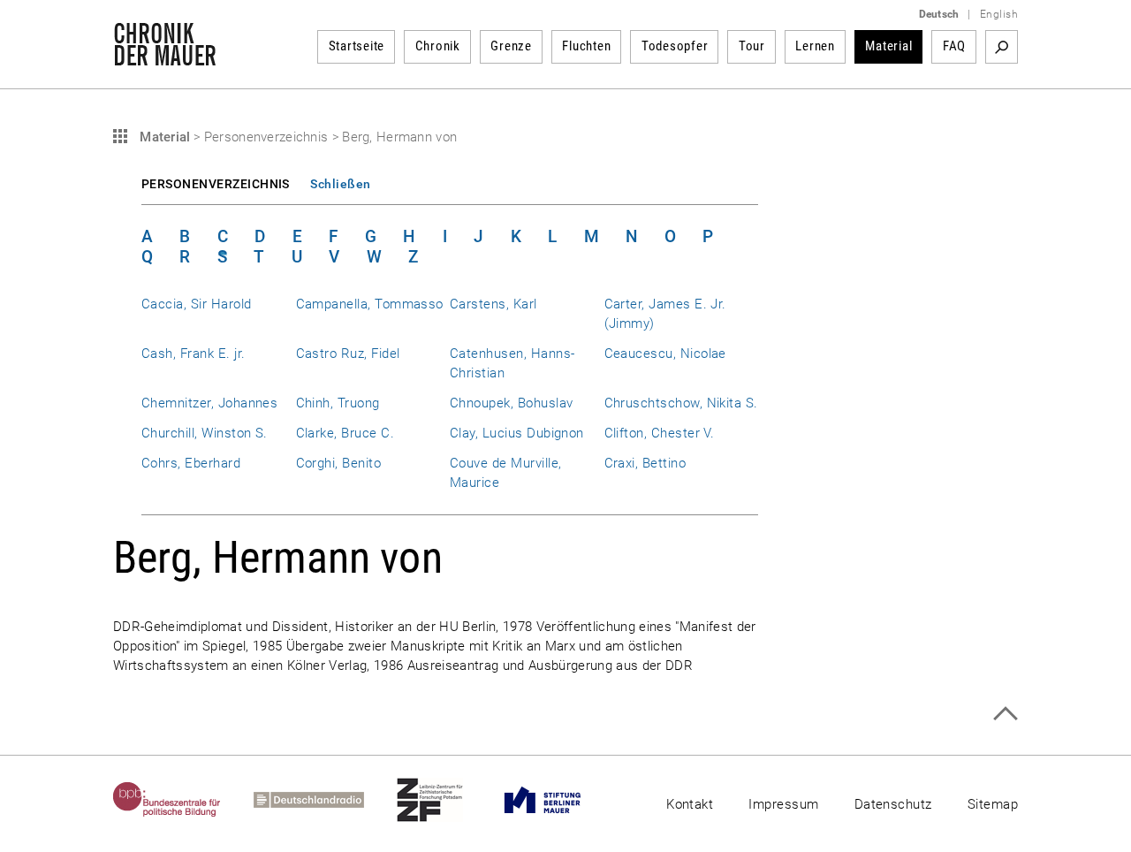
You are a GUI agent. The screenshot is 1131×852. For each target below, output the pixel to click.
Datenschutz (893, 804)
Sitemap (993, 804)
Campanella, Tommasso (370, 304)
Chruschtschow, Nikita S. (681, 403)
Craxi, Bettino (645, 463)
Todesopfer (675, 46)
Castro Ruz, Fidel (348, 353)
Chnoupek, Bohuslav (511, 403)
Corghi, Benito (339, 463)
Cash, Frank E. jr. (193, 353)
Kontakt (689, 804)
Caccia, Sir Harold (196, 304)
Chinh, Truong (338, 403)
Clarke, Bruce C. (345, 433)
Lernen (815, 46)
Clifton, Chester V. (659, 433)
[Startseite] (164, 57)
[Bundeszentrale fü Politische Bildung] (183, 800)
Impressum (783, 804)
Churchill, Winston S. (204, 433)
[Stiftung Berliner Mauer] (559, 800)
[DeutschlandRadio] (325, 800)
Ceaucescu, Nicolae (665, 353)
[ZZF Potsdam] (446, 800)
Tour (752, 46)
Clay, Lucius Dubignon (517, 433)
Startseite (357, 46)
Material (888, 46)
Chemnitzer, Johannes (209, 403)
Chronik (437, 46)
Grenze (511, 46)
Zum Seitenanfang (1005, 713)
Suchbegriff (1001, 47)
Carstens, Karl (493, 304)
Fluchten (586, 46)
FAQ (954, 46)
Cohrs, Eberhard (190, 463)
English (999, 14)
